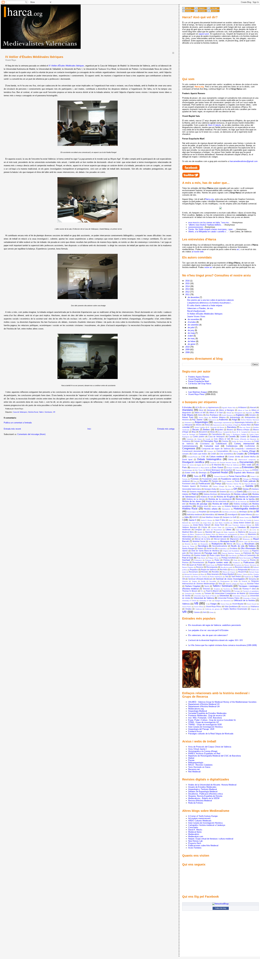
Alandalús (187, 410)
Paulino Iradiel (200, 555)
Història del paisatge (198, 504)
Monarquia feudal (227, 541)
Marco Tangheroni (196, 534)
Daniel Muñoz (250, 457)
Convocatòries (222, 451)
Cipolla (233, 441)
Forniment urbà (188, 484)
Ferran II (253, 476)
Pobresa (208, 560)
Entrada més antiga (165, 429)
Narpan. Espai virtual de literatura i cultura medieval (210, 839)
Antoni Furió (187, 417)
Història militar (216, 506)
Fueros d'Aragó (218, 486)
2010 (187, 347)
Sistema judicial (231, 584)
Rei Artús (223, 570)
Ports (235, 560)
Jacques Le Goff (229, 517)
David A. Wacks (195, 830)
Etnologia (203, 473)
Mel (246, 537)
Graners (223, 492)
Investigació (232, 514)
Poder (217, 560)
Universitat (224, 595)
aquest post (204, 34)
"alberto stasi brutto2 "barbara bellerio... (205, 225)
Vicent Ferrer (186, 606)
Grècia (231, 492)
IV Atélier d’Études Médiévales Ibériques (34, 57)
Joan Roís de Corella (243, 520)
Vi (206, 604)
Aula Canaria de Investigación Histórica (205, 727)
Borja (212, 432)
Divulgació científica (193, 462)
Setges (194, 581)
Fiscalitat (204, 481)
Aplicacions (212, 420)
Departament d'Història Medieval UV (204, 704)
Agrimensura (213, 407)
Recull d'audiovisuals (196, 311)
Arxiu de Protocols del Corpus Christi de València (209, 747)
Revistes (204, 572)
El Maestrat (216, 465)
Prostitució (236, 562)
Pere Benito (233, 555)
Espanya (239, 470)
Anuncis (185, 420)
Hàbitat (185, 494)
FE (204, 475)
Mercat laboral (220, 539)
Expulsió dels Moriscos (244, 472)
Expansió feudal (219, 472)
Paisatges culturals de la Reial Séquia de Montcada (210, 733)
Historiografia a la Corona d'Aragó (202, 751)
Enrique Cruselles (233, 467)
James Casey (244, 517)
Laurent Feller (216, 527)
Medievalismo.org (196, 709)
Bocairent (203, 432)
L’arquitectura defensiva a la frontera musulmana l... (209, 303)
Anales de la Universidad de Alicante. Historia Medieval (212, 785)
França (218, 483)
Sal (226, 576)
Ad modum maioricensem (199, 818)
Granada (212, 492)
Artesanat (188, 425)
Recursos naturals (242, 567)
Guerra (240, 491)
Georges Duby (210, 489)
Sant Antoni (236, 576)
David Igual (187, 459)
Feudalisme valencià (230, 479)
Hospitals (202, 512)
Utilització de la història (244, 600)
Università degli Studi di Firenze (205, 596)
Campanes (203, 434)
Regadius (194, 570)
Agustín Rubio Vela (228, 407)
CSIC (203, 457)
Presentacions (198, 562)
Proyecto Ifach (194, 843)
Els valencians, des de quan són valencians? (208, 635)
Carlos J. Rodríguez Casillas (236, 434)
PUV (184, 565)
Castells (243, 436)
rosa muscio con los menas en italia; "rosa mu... (209, 222)
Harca (195, 494)
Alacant (253, 407)
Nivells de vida (237, 546)
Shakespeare (225, 581)
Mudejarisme (217, 544)
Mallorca (241, 532)
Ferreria (184, 479)
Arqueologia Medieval (197, 711)
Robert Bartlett (228, 574)
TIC (202, 591)
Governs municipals (198, 492)
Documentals (247, 462)
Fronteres (204, 486)
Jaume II (192, 520)
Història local (202, 506)
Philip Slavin (201, 558)
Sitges (242, 584)
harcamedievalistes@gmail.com (244, 161)
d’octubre (192, 322)
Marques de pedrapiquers (228, 534)
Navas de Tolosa (188, 546)
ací (238, 249)
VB (196, 603)
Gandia (249, 486)
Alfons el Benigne (226, 410)
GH (235, 489)
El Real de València (232, 465)
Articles (199, 425)
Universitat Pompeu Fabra (228, 598)
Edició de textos (188, 465)
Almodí (228, 413)
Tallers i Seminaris (45, 412)
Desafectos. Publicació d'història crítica (205, 794)
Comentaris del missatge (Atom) (31, 434)
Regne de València (209, 570)
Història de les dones (191, 501)
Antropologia (235, 417)
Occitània (233, 548)
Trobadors (188, 593)
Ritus (202, 574)
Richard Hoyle (254, 572)
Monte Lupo (243, 541)
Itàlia (186, 517)
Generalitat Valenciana (191, 489)
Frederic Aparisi (189, 486)
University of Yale (205, 600)
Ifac (251, 512)
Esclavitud (228, 470)
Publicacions (249, 562)
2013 (187, 289)
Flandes (215, 481)
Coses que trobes (199, 454)
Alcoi (201, 410)
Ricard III (242, 572)
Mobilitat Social (199, 541)
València (186, 604)
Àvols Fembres (194, 848)
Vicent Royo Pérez (196, 394)
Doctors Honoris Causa (228, 462)
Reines (233, 570)
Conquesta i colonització (245, 449)
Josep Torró (219, 525)
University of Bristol (249, 598)
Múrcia (229, 544)
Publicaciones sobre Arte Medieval (203, 845)
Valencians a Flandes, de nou (200, 308)
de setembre (193, 325)
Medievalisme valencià (220, 537)
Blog (194, 432)
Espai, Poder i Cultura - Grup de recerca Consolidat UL (212, 720)
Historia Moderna (232, 506)
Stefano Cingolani (193, 586)
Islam (257, 514)
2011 (187, 294)
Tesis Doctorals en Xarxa (199, 767)
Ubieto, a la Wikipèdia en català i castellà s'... (208, 231)
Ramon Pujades (187, 567)
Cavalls (207, 439)
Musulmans (250, 544)
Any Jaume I (197, 419)
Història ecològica (241, 504)
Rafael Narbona (224, 565)
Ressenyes (193, 572)
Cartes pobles (198, 436)
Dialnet (191, 758)
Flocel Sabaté (227, 481)
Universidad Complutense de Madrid (230, 593)
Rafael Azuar (210, 565)
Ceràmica (186, 441)
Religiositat (242, 570)
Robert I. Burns (242, 574)
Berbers (206, 429)
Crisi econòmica (226, 454)
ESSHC (255, 470)
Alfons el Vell (200, 413)
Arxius (207, 425)
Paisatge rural (210, 553)
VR (54, 412)
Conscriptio (193, 827)
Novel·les (211, 548)
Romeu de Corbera (200, 576)
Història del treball (220, 504)
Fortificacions (204, 483)
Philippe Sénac (213, 558)
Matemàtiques (188, 537)
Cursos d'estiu (234, 457)
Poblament (198, 560)
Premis (253, 560)
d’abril (190, 336)
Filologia (246, 479)
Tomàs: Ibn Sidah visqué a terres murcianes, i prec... (211, 229)
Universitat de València (204, 598)
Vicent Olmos (198, 606)
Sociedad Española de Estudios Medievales (207, 713)
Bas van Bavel (245, 427)
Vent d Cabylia (214, 125)
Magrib (218, 532)
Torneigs (237, 591)
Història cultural (241, 494)
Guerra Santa (252, 492)
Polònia (226, 560)
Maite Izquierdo (229, 532)
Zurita (211, 612)
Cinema (225, 441)
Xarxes (197, 612)
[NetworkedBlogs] (220, 904)
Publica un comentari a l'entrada (18, 423)
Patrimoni (247, 553)
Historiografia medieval (246, 508)
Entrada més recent (12, 429)
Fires (195, 481)
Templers (217, 589)
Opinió (185, 551)
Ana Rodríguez (212, 415)
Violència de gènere (212, 609)
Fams (196, 476)
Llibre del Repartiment (214, 530)
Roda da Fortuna (195, 803)
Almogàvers (238, 413)
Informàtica (209, 514)
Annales (252, 415)
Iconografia (214, 512)
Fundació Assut (195, 731)
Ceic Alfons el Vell (222, 439)
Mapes (184, 534)
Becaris (195, 429)
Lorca (254, 530)
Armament (188, 422)
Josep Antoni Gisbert (242, 523)
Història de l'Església (226, 497)
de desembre (194, 297)
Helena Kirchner (210, 494)
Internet (221, 514)
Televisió (206, 589)
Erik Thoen (199, 470)
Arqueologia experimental (223, 422)
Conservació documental (192, 451)
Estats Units (190, 473)
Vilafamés (244, 606)
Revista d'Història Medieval (200, 800)
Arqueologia (201, 422)
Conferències (232, 446)
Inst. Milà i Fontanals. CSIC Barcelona (205, 718)
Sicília (236, 581)
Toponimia (226, 591)
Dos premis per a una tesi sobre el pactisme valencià (210, 300)
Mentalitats (186, 539)
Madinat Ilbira (188, 532)
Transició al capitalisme (251, 591)
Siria (220, 584)
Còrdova (235, 451)
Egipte (199, 465)
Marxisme (252, 534)
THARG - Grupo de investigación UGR (205, 724)
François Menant (250, 484)
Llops (237, 530)
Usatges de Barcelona (223, 600)
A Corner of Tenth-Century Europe (203, 816)
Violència (198, 609)
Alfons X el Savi (216, 413)
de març (191, 338)
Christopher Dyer (210, 441)
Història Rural (33, 412)
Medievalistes (238, 537)
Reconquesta (211, 567)
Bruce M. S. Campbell (240, 432)
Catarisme (190, 439)
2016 (187, 281)
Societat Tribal (253, 584)
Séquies (185, 581)
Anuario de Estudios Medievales (202, 787)
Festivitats (195, 479)
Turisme (207, 593)
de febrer (192, 341)
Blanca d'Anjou (243, 430)
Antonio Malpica (219, 417)
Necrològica (203, 546)
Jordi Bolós (196, 523)
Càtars (199, 439)
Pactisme (246, 551)
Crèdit (213, 454)
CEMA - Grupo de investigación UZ (203, 722)
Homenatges (191, 512)
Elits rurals (246, 465)
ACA (197, 407)
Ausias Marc (246, 425)
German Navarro (225, 489)
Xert (204, 612)
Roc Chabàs (254, 574)
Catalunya (254, 436)
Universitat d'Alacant (240, 596)
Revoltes (215, 572)
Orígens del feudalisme (231, 551)
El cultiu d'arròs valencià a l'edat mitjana (204, 305)
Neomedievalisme (219, 546)
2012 (187, 292)
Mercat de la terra (202, 539)
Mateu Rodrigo (202, 537)
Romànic (188, 576)
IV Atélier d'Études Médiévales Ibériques (66, 66)
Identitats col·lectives (229, 512)
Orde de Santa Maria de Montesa (205, 551)
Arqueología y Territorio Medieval (202, 789)
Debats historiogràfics (209, 459)
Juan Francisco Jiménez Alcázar (239, 525)
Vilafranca (255, 606)
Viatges (213, 604)
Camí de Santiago (188, 434)
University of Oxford (189, 600)
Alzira (200, 415)
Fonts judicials (249, 481)
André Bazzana (227, 415)
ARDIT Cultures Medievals (199, 821)
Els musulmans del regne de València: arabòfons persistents (214, 625)
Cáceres (253, 432)
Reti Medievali (194, 771)
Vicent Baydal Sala (196, 379)
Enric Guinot (217, 467)
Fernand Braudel (220, 476)
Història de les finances (238, 501)
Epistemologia (187, 470)
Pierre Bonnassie (245, 558)
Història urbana (210, 509)
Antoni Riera (203, 417)
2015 (187, 283)
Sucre (206, 586)
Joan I (231, 520)
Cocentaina (204, 444)
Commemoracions (190, 446)
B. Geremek (212, 427)
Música (238, 544)
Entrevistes (248, 467)
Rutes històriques (216, 576)
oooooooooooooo (195, 227)
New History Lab (195, 841)
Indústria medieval (194, 514)
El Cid (206, 465)
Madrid (199, 532)
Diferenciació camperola (247, 459)
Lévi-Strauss (229, 527)
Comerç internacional (244, 443)
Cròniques (253, 453)
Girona (245, 489)
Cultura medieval (216, 456)
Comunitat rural (211, 446)
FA (184, 475)
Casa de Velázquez (20, 412)
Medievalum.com (195, 836)
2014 (187, 286)
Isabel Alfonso (246, 514)
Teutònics (226, 589)
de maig (191, 333)
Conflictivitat (250, 446)
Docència (213, 462)
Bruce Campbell (223, 432)
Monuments (255, 541)
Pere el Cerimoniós (248, 555)
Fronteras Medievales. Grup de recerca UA (207, 715)
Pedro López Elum (217, 555)
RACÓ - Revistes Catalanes (200, 765)
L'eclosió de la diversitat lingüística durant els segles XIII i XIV (215, 640)
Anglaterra (240, 415)
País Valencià (195, 553)
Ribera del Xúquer (229, 572)
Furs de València (234, 486)
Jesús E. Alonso (206, 520)
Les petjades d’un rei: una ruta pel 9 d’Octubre (208, 630)
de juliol (191, 327)
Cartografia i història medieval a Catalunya (206, 825)
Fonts (237, 481)
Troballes (198, 593)
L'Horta (204, 527)
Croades (240, 454)
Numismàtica (222, 548)
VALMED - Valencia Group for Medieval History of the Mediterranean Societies (222, 702)
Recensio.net (194, 769)
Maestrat (208, 532)
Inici (89, 429)
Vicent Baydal (237, 604)
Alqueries (249, 413)
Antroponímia (250, 417)
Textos (235, 589)
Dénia (230, 459)
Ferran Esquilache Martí (198, 381)
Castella (232, 436)
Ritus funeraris (213, 574)
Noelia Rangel (188, 548)
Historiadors (226, 509)
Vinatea (188, 609)
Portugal (244, 560)
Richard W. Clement (191, 574)
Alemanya (211, 410)
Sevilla (203, 581)
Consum (210, 451)
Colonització (221, 443)
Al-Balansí (242, 407)
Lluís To (246, 530)
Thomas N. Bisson (189, 591)
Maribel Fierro (210, 534)
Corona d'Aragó (248, 451)
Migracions (234, 539)
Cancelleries (217, 434)
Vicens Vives (224, 604)
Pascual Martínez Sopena (231, 553)
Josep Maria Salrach (201, 525)
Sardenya (247, 576)
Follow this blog (220, 908)
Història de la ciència (195, 499)
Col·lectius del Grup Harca (199, 383)
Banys (222, 427)
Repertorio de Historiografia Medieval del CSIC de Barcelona (214, 756)
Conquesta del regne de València (216, 449)
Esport (247, 470)
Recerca (199, 567)
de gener (192, 344)
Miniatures (246, 539)
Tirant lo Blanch (212, 591)
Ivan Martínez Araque (197, 392)
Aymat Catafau (200, 427)
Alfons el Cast (243, 410)
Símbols (244, 581)
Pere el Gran (187, 558)
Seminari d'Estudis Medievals (200, 579)
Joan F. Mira (220, 520)
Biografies (219, 430)
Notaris (200, 548)
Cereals (196, 441)
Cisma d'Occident (245, 441)
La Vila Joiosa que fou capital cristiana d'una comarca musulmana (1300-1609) (222, 645)
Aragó (234, 419)
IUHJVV (195, 517)
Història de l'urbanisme (249, 497)
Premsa (185, 562)
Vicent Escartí (251, 604)
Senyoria (252, 579)
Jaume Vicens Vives (196, 316)
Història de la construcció (220, 499)
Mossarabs (204, 544)
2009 (187, 349)
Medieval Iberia (194, 832)
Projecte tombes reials (218, 562)
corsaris (185, 454)
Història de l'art (207, 497)
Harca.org (209, 199)
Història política (249, 506)
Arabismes (223, 419)
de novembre (194, 319)
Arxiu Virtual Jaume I (197, 749)
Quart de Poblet (195, 565)
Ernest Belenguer (213, 470)
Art (258, 422)
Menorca (254, 537)
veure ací (208, 267)
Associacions (217, 425)
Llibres (228, 529)
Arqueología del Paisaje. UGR (201, 729)
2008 (187, 352)
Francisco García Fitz (233, 484)
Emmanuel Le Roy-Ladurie (199, 467)
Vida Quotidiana (231, 606)
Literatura (241, 527)
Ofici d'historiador (248, 548)
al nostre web (197, 251)
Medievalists (193, 834)
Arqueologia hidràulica (244, 422)
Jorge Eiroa (207, 523)
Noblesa (252, 546)
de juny (191, 330)
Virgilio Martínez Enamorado (235, 609)
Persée (191, 760)
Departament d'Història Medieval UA (204, 706)
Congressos (188, 448)
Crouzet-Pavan (192, 457)
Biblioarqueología (195, 762)
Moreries (188, 544)
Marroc (242, 534)
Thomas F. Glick (249, 589)
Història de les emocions (216, 501)
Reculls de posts (226, 567)
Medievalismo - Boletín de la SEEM (203, 798)
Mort (195, 544)
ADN (203, 407)
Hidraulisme (225, 494)
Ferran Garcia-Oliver (238, 476)
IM (257, 511)
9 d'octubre (187, 407)
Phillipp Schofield (228, 558)
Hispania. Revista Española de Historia (205, 796)
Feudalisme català (209, 479)
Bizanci (230, 430)
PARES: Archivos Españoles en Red (204, 753)
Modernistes (213, 541)
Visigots (253, 609)
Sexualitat (212, 581)
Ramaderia (237, 565)
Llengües (198, 530)
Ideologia (243, 512)
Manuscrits (252, 532)
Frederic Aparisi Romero (198, 377)
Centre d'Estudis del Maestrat (245, 439)
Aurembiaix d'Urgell (231, 425)
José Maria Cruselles (222, 523)
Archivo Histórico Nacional (250, 420)
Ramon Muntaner (250, 565)
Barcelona (231, 427)
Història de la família (245, 499)
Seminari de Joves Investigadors (230, 579)
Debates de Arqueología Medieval (202, 791)
